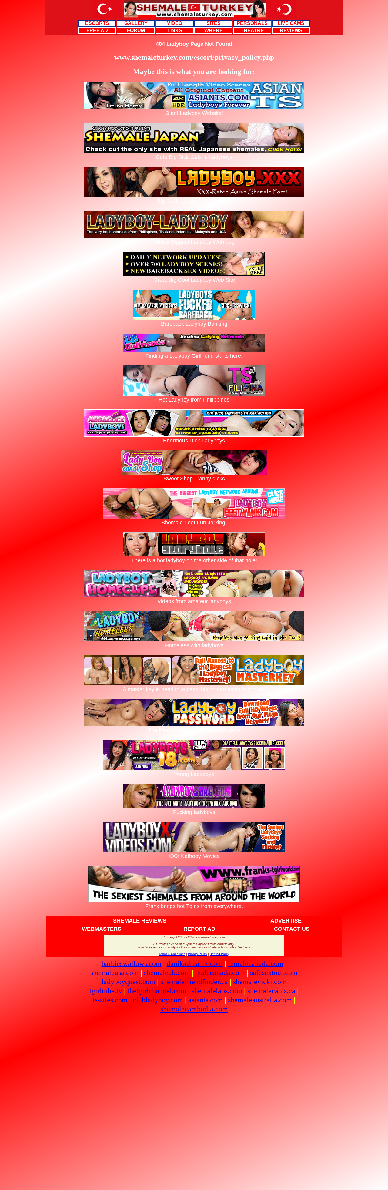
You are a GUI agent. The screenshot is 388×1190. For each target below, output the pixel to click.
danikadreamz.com (195, 963)
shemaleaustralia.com (260, 1000)
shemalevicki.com (260, 982)
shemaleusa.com (114, 973)
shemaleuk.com (167, 973)
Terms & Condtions (172, 954)
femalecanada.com (255, 963)
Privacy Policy (197, 954)
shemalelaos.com (217, 991)
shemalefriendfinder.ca (194, 982)
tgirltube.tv (105, 991)
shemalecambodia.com (194, 1009)
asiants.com (205, 1000)
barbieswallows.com (132, 963)
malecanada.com (220, 973)
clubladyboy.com (158, 1000)
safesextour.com (274, 973)
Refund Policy (219, 954)
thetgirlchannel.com (156, 991)
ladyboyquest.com (128, 982)
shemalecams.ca (271, 991)
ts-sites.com (110, 1000)
